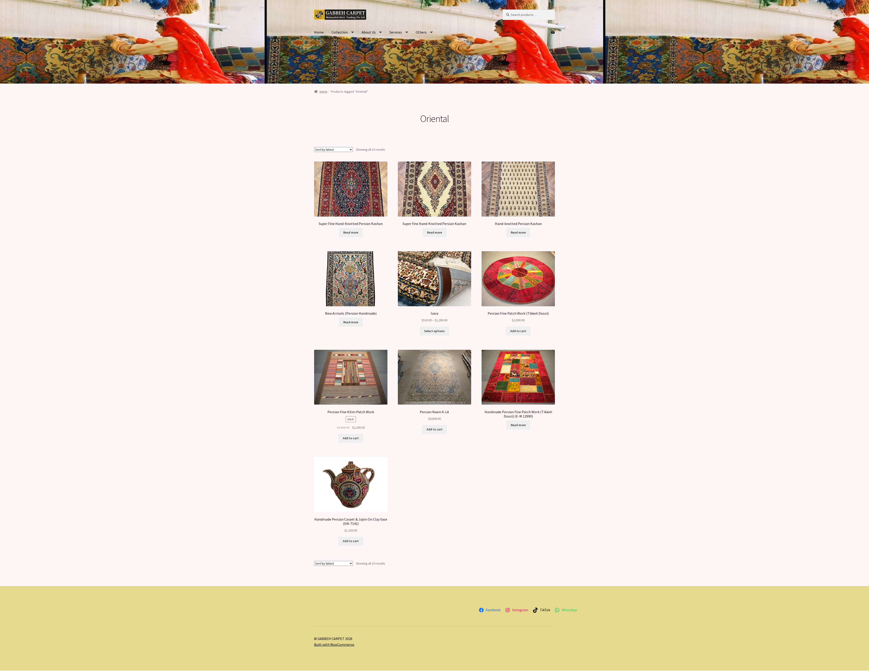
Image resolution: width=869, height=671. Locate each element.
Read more (350, 232)
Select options (434, 331)
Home (319, 32)
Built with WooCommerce (334, 644)
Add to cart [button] (518, 331)
